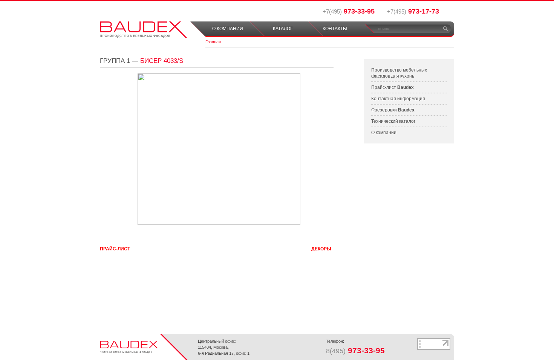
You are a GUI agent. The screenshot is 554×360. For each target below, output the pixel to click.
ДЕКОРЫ (321, 249)
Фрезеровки (393, 110)
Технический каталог (393, 121)
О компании (383, 132)
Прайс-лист (392, 87)
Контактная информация (398, 98)
